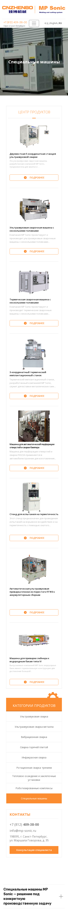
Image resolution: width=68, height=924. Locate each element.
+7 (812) (24, 824)
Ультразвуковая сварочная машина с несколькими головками (32, 229)
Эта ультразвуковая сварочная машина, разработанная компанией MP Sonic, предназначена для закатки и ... (28, 164)
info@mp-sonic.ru (23, 831)
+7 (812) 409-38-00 (15, 22)
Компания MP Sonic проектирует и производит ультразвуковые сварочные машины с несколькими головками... (33, 238)
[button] (34, 135)
